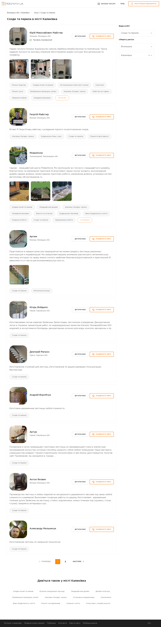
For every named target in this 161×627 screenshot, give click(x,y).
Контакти (62, 623)
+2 (85, 220)
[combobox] (136, 33)
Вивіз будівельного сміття (96, 213)
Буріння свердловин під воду (52, 591)
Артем (33, 237)
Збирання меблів (19, 98)
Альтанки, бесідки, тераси (75, 91)
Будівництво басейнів (69, 213)
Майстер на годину (101, 91)
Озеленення (106, 597)
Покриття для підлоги (99, 136)
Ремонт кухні (17, 91)
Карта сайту (74, 623)
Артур (33, 432)
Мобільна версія (90, 623)
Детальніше (80, 36)
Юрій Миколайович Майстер (46, 33)
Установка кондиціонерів (83, 597)
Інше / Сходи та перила (44, 13)
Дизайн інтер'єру (103, 591)
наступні (77, 561)
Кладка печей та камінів (43, 85)
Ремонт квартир (19, 85)
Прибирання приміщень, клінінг (43, 91)
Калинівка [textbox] (135, 55)
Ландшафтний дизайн (48, 207)
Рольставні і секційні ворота (98, 603)
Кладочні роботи (19, 220)
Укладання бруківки (42, 98)
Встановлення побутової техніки (74, 85)
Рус (149, 623)
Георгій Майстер (39, 115)
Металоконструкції (42, 290)
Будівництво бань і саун (51, 136)
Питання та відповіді (13, 623)
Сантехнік (100, 85)
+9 (62, 98)
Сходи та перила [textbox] (129, 33)
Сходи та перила (76, 136)
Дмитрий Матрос (40, 352)
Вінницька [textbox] (126, 47)
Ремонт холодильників (50, 603)
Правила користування (34, 623)
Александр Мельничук (43, 529)
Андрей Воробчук (40, 395)
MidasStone (36, 153)
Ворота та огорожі (44, 213)
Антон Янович (38, 480)
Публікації (51, 623)
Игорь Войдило (39, 307)
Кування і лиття (73, 603)
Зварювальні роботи (64, 220)
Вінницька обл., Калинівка (18, 13)
